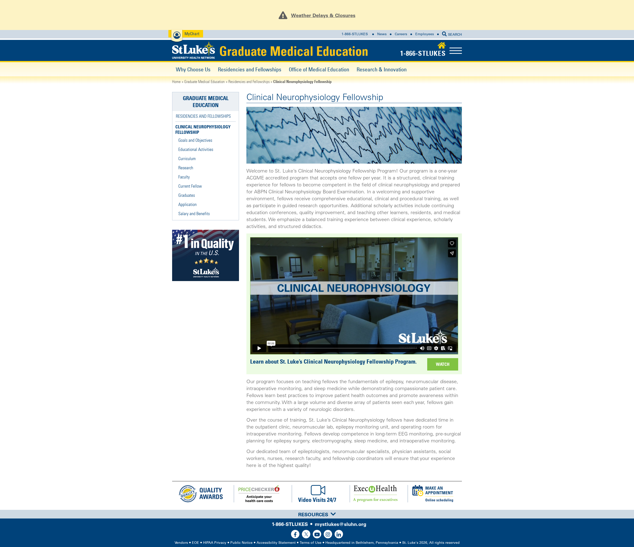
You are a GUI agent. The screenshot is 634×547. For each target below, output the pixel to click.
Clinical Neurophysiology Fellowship (203, 129)
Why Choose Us (193, 69)
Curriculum (187, 158)
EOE (195, 543)
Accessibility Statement (276, 543)
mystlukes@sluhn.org (340, 524)
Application (187, 204)
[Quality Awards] (201, 493)
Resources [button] (313, 515)
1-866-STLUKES (355, 34)
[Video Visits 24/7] (317, 493)
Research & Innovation (382, 69)
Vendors (181, 543)
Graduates (186, 195)
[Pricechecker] (259, 493)
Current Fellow (190, 186)
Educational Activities (195, 149)
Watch (442, 364)
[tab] (317, 514)
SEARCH (455, 34)
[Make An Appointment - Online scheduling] (433, 493)
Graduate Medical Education (293, 51)
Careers (401, 34)
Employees (424, 34)
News (382, 34)
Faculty (184, 176)
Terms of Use (310, 543)
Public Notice (241, 543)
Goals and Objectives (195, 140)
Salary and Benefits (194, 213)
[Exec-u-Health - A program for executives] (375, 493)
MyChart (192, 33)
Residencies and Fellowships (249, 69)
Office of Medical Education (319, 69)
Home (176, 81)
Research (185, 167)
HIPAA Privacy (214, 543)
